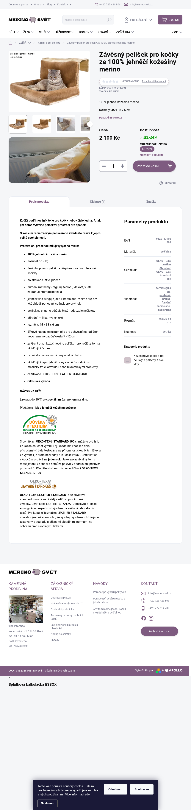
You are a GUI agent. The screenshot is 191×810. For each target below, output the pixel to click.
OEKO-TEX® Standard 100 (163, 275)
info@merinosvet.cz (159, 593)
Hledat (109, 19)
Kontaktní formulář (159, 631)
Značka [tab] (151, 201)
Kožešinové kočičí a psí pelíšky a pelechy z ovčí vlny (149, 360)
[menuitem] (14, 32)
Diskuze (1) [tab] (98, 201)
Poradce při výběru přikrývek (109, 592)
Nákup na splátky (61, 634)
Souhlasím (142, 789)
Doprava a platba (19, 4)
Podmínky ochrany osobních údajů (67, 617)
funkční (166, 302)
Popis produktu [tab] (39, 201)
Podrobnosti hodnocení (154, 81)
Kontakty (62, 4)
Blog (49, 4)
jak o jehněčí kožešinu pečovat (55, 407)
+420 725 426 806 (158, 600)
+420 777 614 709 (158, 608)
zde (87, 794)
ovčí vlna (166, 251)
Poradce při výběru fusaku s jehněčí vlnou (109, 600)
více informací (17, 625)
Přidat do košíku (148, 166)
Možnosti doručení (151, 155)
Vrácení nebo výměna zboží (66, 603)
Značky (55, 639)
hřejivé (166, 298)
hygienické (164, 309)
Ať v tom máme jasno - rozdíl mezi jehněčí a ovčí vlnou (109, 611)
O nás (37, 4)
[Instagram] (151, 617)
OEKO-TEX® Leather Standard (163, 264)
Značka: (109, 91)
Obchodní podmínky (62, 609)
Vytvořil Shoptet (144, 670)
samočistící (163, 306)
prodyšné (164, 295)
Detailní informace (110, 117)
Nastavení (47, 803)
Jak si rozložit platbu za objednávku (64, 626)
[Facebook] (143, 617)
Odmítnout (115, 789)
